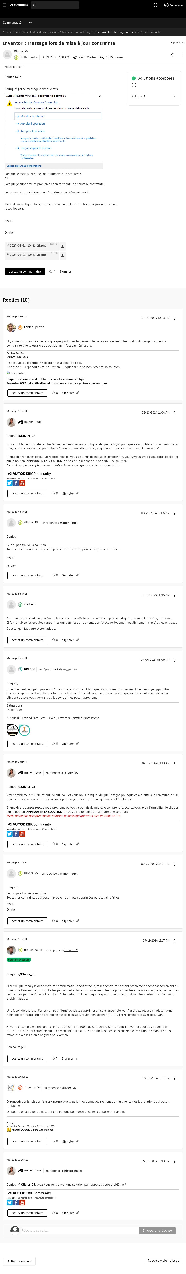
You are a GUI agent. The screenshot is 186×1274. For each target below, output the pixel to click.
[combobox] (55, 5)
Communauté (12, 23)
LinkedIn (22, 357)
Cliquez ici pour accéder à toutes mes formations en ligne (46, 379)
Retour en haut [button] (21, 1261)
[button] (181, 55)
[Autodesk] (19, 5)
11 (19, 1159)
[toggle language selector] (155, 5)
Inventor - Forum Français (77, 32)
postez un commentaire (25, 271)
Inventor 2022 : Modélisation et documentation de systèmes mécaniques (57, 383)
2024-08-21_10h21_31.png (28, 255)
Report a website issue (163, 1261)
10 (19, 1077)
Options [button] (176, 42)
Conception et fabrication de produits (37, 32)
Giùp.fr (11, 357)
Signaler (65, 271)
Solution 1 (138, 96)
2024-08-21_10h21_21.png (28, 246)
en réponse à (60, 523)
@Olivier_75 (26, 436)
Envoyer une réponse (157, 1230)
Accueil (7, 32)
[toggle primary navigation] (6, 5)
